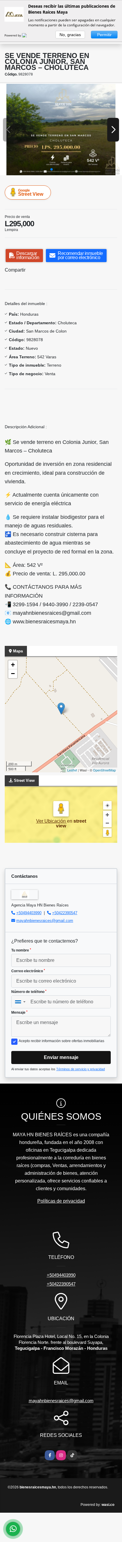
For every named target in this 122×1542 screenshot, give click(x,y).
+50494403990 (28, 913)
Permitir (104, 34)
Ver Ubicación (51, 821)
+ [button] (13, 664)
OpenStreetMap (104, 770)
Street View (30, 192)
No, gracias (70, 34)
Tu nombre (21, 950)
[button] (51, 169)
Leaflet (72, 770)
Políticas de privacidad (61, 1201)
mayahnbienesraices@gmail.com (44, 920)
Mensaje (19, 1012)
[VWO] (28, 35)
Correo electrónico (28, 971)
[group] (61, 129)
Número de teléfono (28, 991)
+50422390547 (64, 913)
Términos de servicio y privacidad (80, 1069)
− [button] (13, 673)
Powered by (13, 35)
